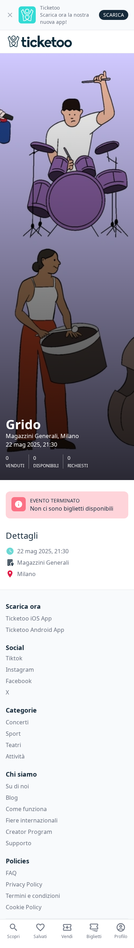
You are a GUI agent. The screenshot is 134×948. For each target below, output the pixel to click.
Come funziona (26, 809)
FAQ (11, 873)
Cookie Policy (23, 907)
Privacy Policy (24, 884)
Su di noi (17, 786)
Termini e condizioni (33, 896)
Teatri (13, 745)
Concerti (17, 722)
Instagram (20, 669)
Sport (13, 733)
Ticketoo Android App (35, 630)
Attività (15, 756)
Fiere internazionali (32, 820)
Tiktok (14, 658)
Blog (12, 797)
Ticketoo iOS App (29, 618)
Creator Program (29, 832)
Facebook (19, 681)
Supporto (18, 843)
